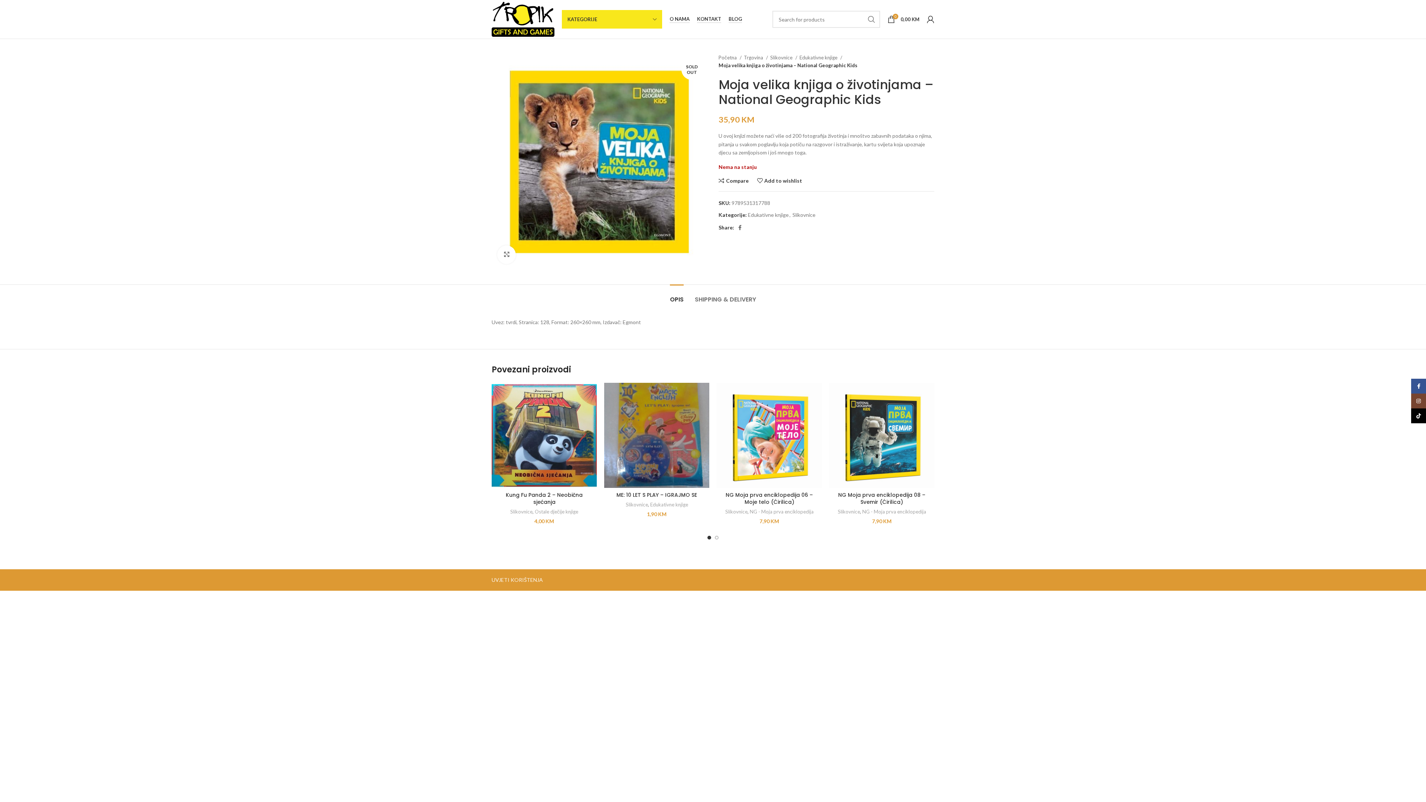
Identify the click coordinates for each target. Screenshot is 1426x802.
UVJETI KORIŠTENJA (517, 580)
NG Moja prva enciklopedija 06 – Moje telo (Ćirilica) (769, 498)
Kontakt (709, 19)
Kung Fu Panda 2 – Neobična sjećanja (544, 498)
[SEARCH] (871, 19)
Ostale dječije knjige (556, 512)
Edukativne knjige (819, 58)
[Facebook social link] (740, 227)
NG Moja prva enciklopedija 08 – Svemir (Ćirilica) (881, 498)
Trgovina (754, 58)
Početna (728, 58)
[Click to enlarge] (506, 254)
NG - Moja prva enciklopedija (782, 512)
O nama (680, 19)
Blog (735, 19)
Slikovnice (782, 58)
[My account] (930, 19)
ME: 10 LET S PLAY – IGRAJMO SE (656, 495)
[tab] (677, 295)
